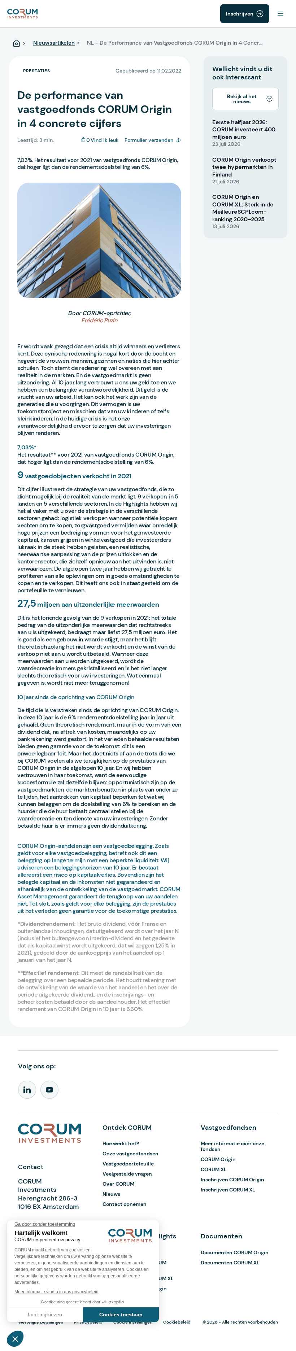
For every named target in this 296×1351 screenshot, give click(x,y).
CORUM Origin (218, 1159)
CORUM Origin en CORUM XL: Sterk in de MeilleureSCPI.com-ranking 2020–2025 (242, 208)
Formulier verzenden (149, 140)
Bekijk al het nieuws (242, 99)
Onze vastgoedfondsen (130, 1153)
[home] (22, 13)
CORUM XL (214, 1169)
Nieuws (111, 1194)
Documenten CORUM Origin (235, 1252)
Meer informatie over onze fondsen (232, 1146)
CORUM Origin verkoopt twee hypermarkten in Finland (244, 167)
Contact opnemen (125, 1204)
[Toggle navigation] (280, 13)
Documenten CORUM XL (230, 1262)
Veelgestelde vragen (127, 1174)
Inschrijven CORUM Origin (232, 1179)
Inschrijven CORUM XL (228, 1189)
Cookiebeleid (177, 1322)
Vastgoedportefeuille (128, 1163)
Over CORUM (118, 1184)
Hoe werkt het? (121, 1143)
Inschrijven (239, 13)
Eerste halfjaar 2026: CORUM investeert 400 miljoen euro (243, 129)
